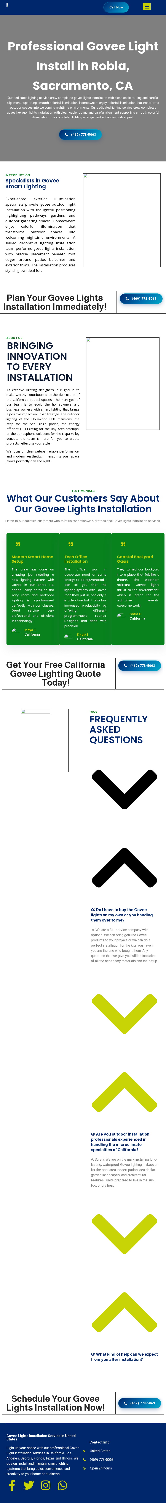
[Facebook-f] (11, 1485)
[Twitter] (28, 1485)
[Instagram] (45, 1485)
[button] (124, 839)
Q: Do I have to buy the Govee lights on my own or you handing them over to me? (122, 914)
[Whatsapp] (62, 1485)
